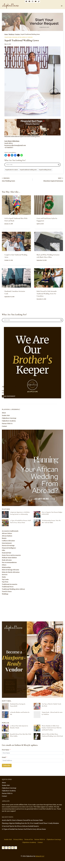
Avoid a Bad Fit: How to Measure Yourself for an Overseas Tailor (22, 820)
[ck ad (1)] (32, 22)
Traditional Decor (7, 587)
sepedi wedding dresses (45, 169)
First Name (5, 750)
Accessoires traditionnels (10, 531)
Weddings (5, 594)
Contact (4, 426)
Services (4, 574)
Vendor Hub (6, 415)
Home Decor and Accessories (11, 555)
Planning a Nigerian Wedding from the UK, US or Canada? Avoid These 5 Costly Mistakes (30, 823)
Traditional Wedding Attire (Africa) (15, 37)
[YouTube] (35, 1)
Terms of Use (28, 839)
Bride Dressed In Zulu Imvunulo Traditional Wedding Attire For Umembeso (47, 293)
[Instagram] (32, 1)
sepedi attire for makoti (11, 169)
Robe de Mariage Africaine (10, 570)
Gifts (3, 550)
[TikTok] (38, 1)
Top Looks (5, 579)
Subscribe (6, 765)
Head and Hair (6, 553)
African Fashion (7, 536)
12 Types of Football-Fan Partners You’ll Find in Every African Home (24, 829)
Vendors (30, 37)
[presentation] (16, 205)
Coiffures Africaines (8, 541)
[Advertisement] (32, 608)
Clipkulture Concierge (9, 418)
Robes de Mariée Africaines (11, 572)
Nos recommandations (9, 562)
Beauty (4, 538)
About (4, 413)
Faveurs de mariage (8, 545)
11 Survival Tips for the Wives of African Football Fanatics (20, 826)
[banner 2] (32, 127)
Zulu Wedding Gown (8, 180)
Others (4, 565)
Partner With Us (7, 423)
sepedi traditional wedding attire (28, 169)
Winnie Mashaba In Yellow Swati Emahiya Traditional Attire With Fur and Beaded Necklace (52, 728)
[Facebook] (29, 1)
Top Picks (5, 582)
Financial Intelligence (9, 548)
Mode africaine (7, 560)
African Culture (7, 533)
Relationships (6, 567)
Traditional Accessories (9, 584)
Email (4, 757)
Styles (4, 577)
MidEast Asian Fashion (9, 557)
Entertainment (7, 543)
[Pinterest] (26, 1)
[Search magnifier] (59, 165)
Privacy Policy (18, 839)
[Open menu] (61, 6)
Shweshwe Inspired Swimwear (53, 180)
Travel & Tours (7, 591)
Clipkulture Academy (9, 421)
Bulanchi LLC (40, 856)
